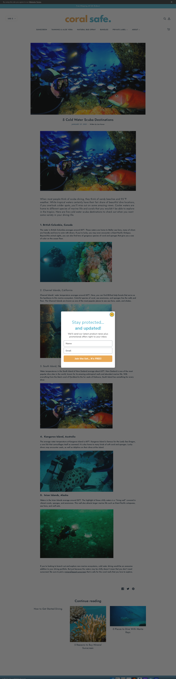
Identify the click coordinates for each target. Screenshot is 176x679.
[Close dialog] (112, 314)
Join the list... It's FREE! (88, 358)
